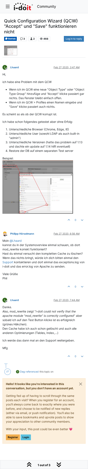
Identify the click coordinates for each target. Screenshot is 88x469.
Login (26, 437)
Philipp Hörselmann (22, 233)
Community (46, 6)
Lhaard (14, 67)
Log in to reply (74, 38)
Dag (22, 371)
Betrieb (12, 38)
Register (13, 437)
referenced (32, 371)
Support (7, 262)
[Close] (80, 384)
